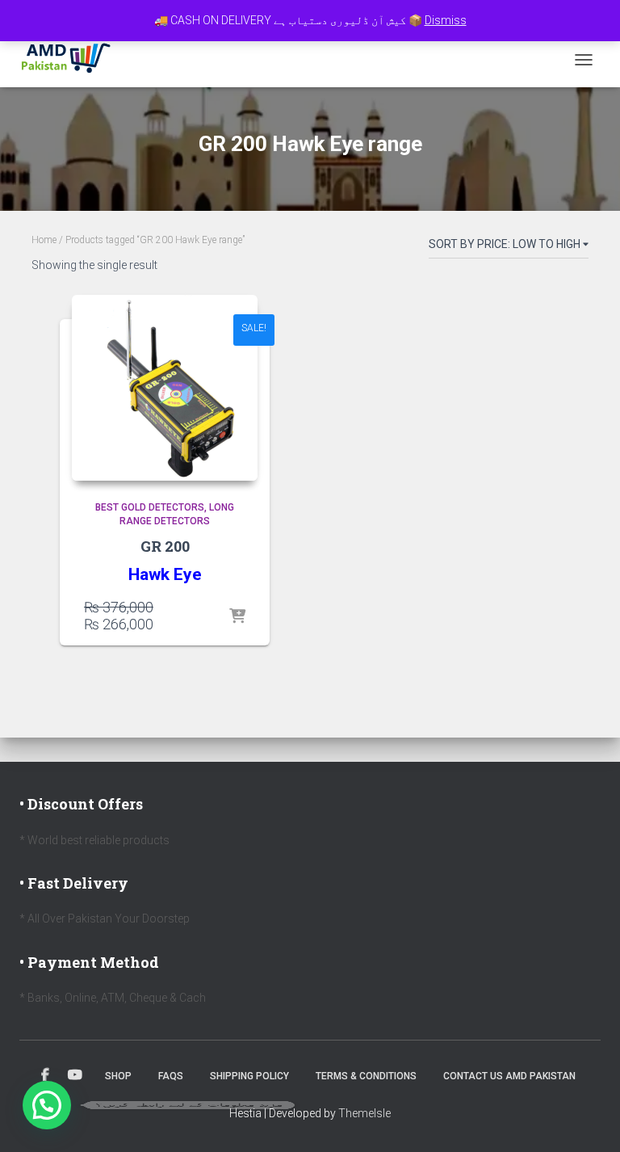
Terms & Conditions (366, 1076)
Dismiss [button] (446, 20)
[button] (47, 1105)
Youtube (75, 1075)
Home (44, 240)
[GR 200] (165, 388)
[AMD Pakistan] (72, 59)
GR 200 (165, 546)
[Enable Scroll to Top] (588, 1119)
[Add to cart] (237, 617)
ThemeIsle (364, 1113)
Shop (118, 1076)
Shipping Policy (249, 1076)
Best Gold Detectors (149, 507)
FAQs (170, 1076)
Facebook (45, 1075)
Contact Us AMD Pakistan (509, 1076)
